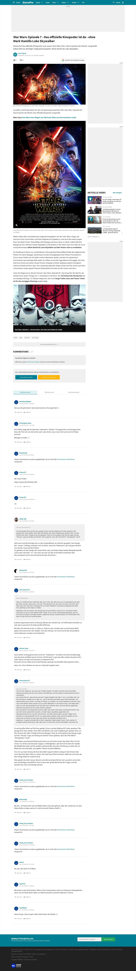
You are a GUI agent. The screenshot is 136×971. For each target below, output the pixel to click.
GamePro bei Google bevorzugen (74, 60)
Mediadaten (93, 949)
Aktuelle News (97, 192)
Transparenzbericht (16, 951)
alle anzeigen (117, 193)
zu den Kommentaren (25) (48, 344)
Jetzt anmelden (108, 939)
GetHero (34, 954)
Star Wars (27, 337)
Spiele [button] (38, 2)
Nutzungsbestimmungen (81, 949)
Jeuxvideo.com (42, 954)
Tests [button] (54, 2)
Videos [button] (64, 2)
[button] (16, 2)
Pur (83, 2)
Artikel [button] (74, 2)
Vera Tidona (22, 53)
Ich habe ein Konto (26, 377)
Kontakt (71, 949)
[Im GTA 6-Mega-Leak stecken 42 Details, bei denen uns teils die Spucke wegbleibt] (95, 200)
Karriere (58, 949)
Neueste (25, 392)
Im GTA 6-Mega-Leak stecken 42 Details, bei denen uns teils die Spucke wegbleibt (112, 201)
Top (73, 392)
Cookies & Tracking (116, 949)
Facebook (19, 957)
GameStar (14, 954)
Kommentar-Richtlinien (66, 459)
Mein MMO (28, 954)
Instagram (26, 957)
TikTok (31, 957)
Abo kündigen (38, 949)
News (48, 2)
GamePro (20, 954)
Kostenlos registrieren (49, 377)
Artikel (15, 337)
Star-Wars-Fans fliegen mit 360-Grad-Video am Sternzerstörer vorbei (49, 117)
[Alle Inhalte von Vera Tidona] (15, 55)
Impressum (14, 949)
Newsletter (65, 949)
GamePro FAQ (29, 949)
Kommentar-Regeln (33, 362)
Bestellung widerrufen (49, 949)
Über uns (21, 949)
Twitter (13, 957)
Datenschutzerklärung (103, 949)
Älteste (49, 392)
